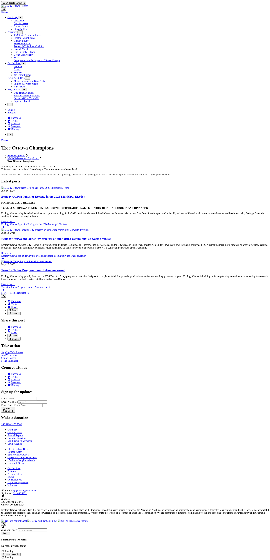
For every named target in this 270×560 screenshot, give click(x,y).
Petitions (12, 471)
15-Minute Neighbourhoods (21, 460)
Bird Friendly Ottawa (18, 454)
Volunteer (12, 485)
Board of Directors (17, 438)
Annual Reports (15, 435)
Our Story (12, 429)
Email (9, 402)
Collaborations (15, 479)
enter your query (9, 530)
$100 (8, 424)
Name (4, 398)
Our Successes (15, 432)
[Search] (3, 9)
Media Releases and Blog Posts (23, 158)
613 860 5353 (20, 493)
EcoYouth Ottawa (16, 463)
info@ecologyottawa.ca (24, 490)
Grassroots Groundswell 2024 (22, 457)
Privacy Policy (15, 474)
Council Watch (15, 451)
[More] (20, 17)
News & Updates (16, 155)
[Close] (3, 296)
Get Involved (14, 468)
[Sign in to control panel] (14, 521)
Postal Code (7, 405)
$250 (14, 424)
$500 (19, 424)
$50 (3, 424)
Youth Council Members (20, 441)
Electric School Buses (18, 449)
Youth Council (15, 443)
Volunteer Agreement (18, 482)
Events (11, 476)
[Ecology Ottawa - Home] (14, 6)
